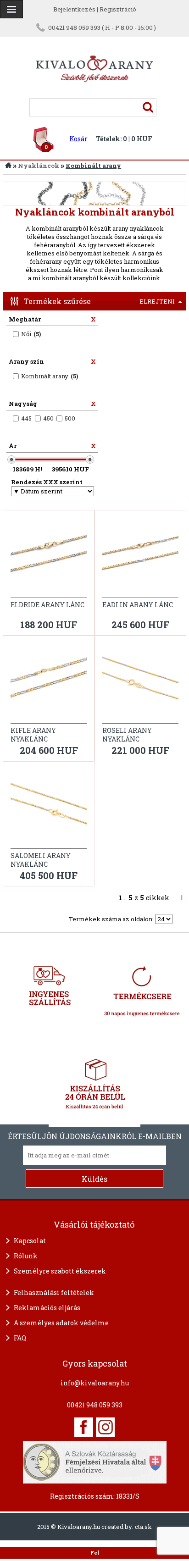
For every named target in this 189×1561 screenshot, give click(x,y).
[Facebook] (83, 1427)
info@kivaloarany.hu (95, 1382)
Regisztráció (118, 9)
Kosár (78, 138)
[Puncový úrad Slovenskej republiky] (95, 1461)
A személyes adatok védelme (61, 1322)
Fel (94, 1553)
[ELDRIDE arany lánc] (49, 556)
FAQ (20, 1338)
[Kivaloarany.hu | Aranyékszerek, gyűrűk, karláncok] (94, 94)
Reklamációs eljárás (47, 1307)
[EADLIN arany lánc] (140, 556)
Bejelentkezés (74, 9)
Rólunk (26, 1255)
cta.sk (143, 1526)
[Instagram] (105, 1427)
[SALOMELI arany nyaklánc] (49, 807)
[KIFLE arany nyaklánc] (49, 682)
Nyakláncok (38, 165)
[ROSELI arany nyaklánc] (140, 682)
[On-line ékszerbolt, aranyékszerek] (11, 9)
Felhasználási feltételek (54, 1292)
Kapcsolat (30, 1240)
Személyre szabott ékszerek (60, 1271)
